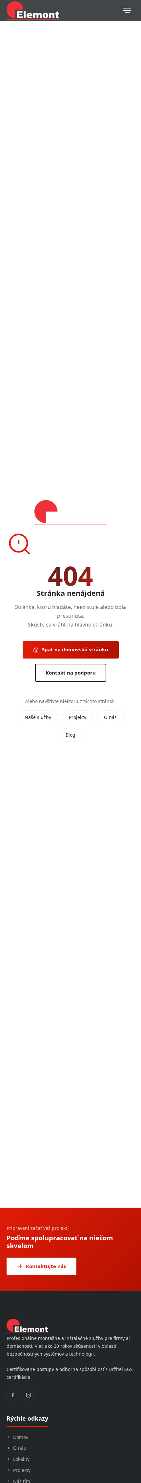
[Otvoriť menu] (127, 10)
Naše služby (38, 717)
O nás (110, 717)
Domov (20, 1437)
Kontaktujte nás (46, 1266)
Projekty (77, 717)
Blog (70, 735)
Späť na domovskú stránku (75, 649)
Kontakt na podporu (71, 672)
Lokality (21, 1459)
